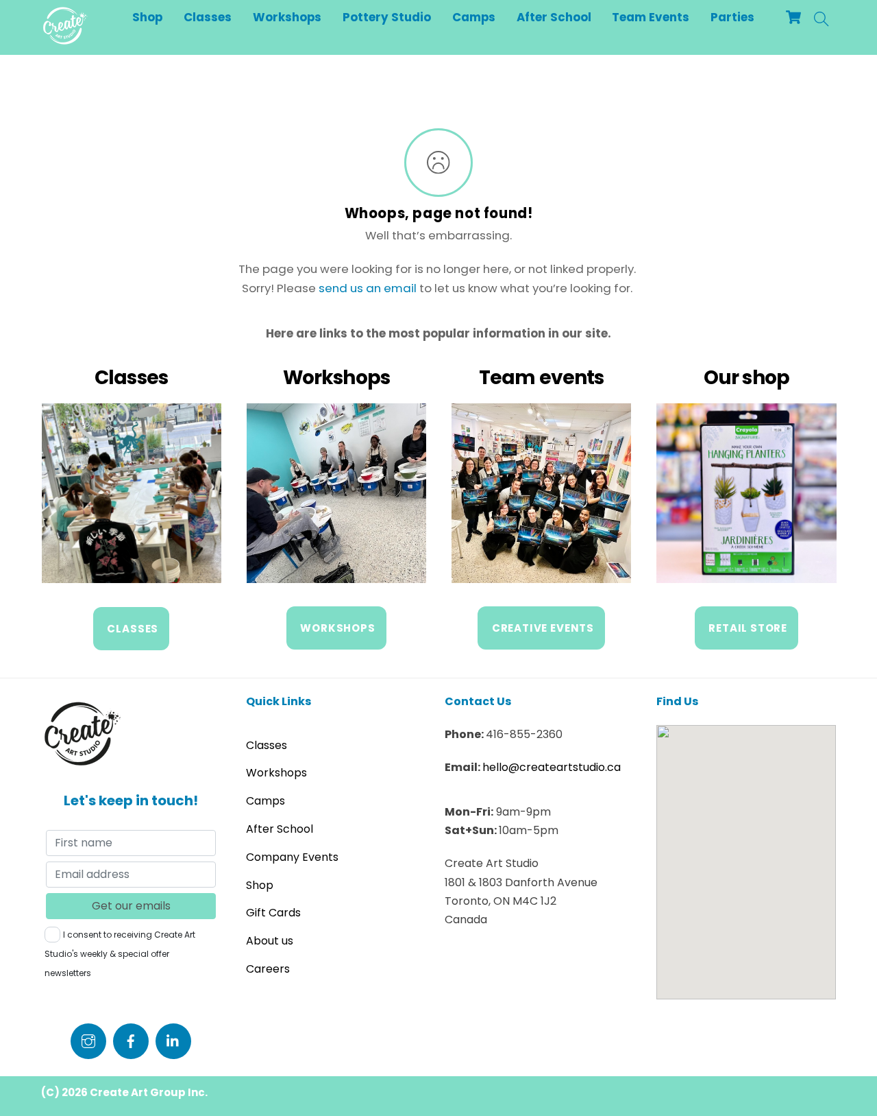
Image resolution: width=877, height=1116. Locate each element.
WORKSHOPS (337, 628)
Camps (473, 17)
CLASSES (132, 628)
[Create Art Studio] (65, 39)
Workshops (287, 17)
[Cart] (793, 17)
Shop (147, 17)
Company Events (292, 857)
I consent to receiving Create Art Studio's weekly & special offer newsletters (120, 954)
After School (554, 17)
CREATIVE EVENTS (543, 628)
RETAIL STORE (747, 628)
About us (269, 941)
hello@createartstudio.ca (551, 767)
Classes (208, 17)
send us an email (368, 288)
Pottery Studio (387, 17)
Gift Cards (273, 913)
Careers (268, 969)
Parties (732, 17)
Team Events (650, 17)
